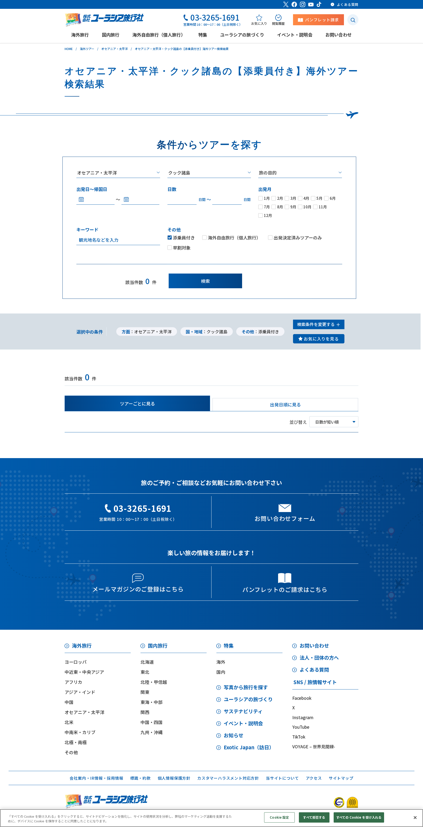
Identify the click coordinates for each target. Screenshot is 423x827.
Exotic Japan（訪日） (249, 747)
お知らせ (233, 735)
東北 (145, 672)
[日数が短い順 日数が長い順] (333, 421)
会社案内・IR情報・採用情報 (96, 778)
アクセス (314, 778)
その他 (71, 752)
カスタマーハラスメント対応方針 (228, 778)
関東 (145, 692)
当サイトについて (282, 778)
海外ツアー (87, 49)
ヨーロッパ (76, 662)
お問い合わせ (314, 645)
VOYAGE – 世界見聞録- (313, 746)
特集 (229, 645)
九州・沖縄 (152, 732)
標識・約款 (140, 778)
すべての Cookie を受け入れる (358, 817)
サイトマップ (341, 778)
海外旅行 (82, 645)
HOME (69, 49)
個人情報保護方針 (174, 778)
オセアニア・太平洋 (114, 49)
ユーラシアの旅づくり (248, 699)
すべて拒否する (314, 817)
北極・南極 (76, 742)
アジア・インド (80, 692)
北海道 (147, 662)
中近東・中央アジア (84, 672)
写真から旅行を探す (246, 687)
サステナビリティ (243, 711)
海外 (220, 662)
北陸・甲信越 (154, 682)
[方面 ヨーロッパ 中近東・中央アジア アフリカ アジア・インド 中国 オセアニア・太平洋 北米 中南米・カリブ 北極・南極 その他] (118, 172)
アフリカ (73, 682)
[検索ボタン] (352, 19)
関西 (145, 712)
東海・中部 (152, 702)
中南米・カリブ (80, 732)
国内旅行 (157, 645)
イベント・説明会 (243, 723)
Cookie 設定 (279, 817)
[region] (211, 818)
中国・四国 (152, 722)
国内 (220, 672)
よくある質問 (314, 669)
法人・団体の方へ (319, 657)
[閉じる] (415, 817)
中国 (69, 702)
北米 (69, 722)
